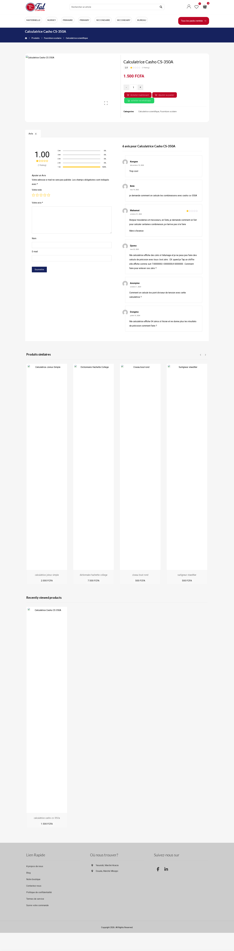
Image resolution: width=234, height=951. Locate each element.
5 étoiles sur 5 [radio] (48, 195)
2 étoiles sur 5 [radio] (37, 195)
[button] (161, 7)
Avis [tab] (32, 133)
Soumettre (39, 269)
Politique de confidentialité (39, 892)
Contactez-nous (33, 886)
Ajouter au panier (166, 95)
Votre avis (37, 202)
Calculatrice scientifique (148, 111)
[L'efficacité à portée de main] (36, 7)
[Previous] (201, 355)
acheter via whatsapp (141, 100)
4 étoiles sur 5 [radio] (44, 195)
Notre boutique (33, 879)
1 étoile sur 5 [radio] (33, 195)
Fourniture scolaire (168, 111)
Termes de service (35, 899)
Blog (28, 873)
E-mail (35, 251)
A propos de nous (34, 866)
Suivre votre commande (37, 905)
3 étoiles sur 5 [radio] (41, 195)
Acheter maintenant (139, 95)
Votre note (37, 190)
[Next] (205, 355)
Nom (34, 238)
